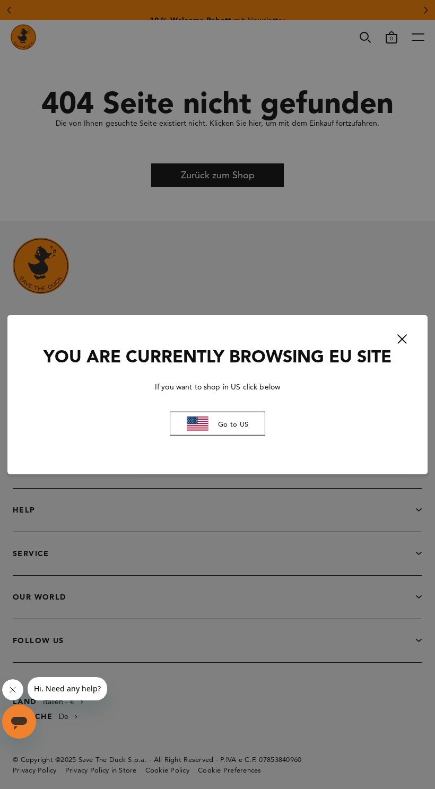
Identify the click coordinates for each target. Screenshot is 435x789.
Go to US (233, 424)
